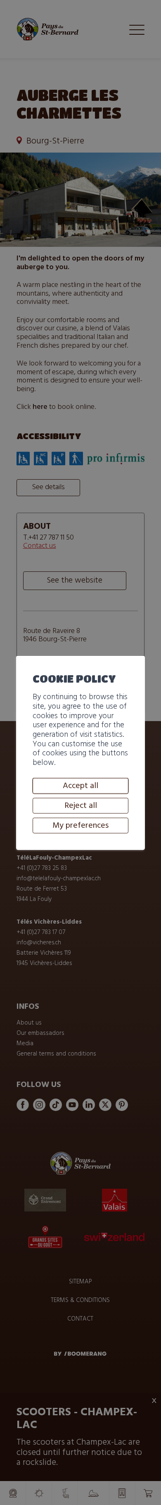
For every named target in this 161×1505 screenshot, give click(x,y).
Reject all (80, 805)
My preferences (80, 825)
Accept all (80, 785)
